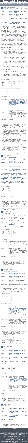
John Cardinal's (9, 441)
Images (18, 3)
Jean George (17, 23)
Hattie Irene (13, 411)
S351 (5, 144)
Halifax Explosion (12, 5)
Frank (12, 103)
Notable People (11, 3)
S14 (4, 133)
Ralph (13, 104)
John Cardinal (16, 438)
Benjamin (23, 102)
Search (5, 3)
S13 (4, 129)
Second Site (14, 441)
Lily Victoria (13, 311)
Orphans (5, 5)
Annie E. (14, 14)
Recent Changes (21, 5)
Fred (18, 103)
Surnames (14, 428)
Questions (25, 3)
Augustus (13, 11)
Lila (23, 103)
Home (1, 3)
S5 (4, 126)
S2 (4, 124)
